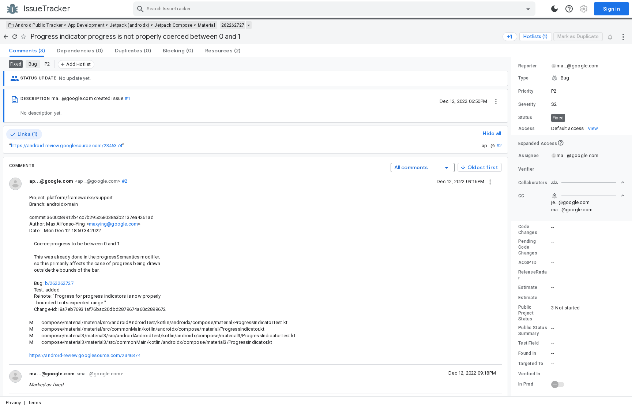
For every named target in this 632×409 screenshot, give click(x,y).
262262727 (232, 25)
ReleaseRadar (532, 274)
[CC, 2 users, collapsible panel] (588, 195)
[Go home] (5, 36)
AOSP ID (527, 262)
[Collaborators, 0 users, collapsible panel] (588, 182)
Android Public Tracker (39, 25)
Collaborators (532, 182)
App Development (86, 25)
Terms (34, 402)
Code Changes (527, 229)
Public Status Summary (532, 330)
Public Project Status (526, 313)
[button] (571, 78)
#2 (499, 145)
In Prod (525, 384)
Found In (527, 353)
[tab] (27, 50)
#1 (127, 98)
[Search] (140, 8)
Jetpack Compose (173, 25)
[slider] (512, 226)
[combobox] (335, 8)
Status (525, 117)
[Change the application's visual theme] (554, 8)
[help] (569, 8)
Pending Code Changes (527, 247)
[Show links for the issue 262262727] (248, 25)
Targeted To (530, 363)
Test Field (528, 343)
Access (526, 128)
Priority (525, 91)
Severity (526, 104)
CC (521, 195)
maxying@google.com (113, 224)
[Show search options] (528, 8)
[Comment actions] (490, 181)
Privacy (13, 402)
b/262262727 (59, 283)
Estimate (527, 287)
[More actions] (623, 36)
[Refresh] (14, 36)
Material (206, 25)
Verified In (529, 373)
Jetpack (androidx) (129, 25)
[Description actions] (496, 101)
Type (523, 78)
